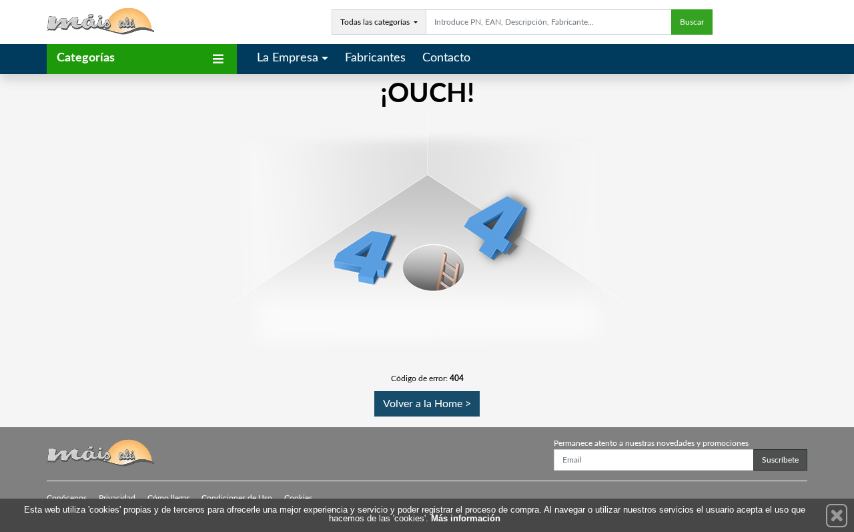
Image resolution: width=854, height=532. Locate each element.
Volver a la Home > (427, 403)
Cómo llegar (168, 498)
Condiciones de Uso (236, 498)
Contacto (446, 58)
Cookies (298, 498)
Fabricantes (375, 58)
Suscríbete (780, 460)
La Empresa (287, 58)
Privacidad (117, 498)
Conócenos (67, 498)
